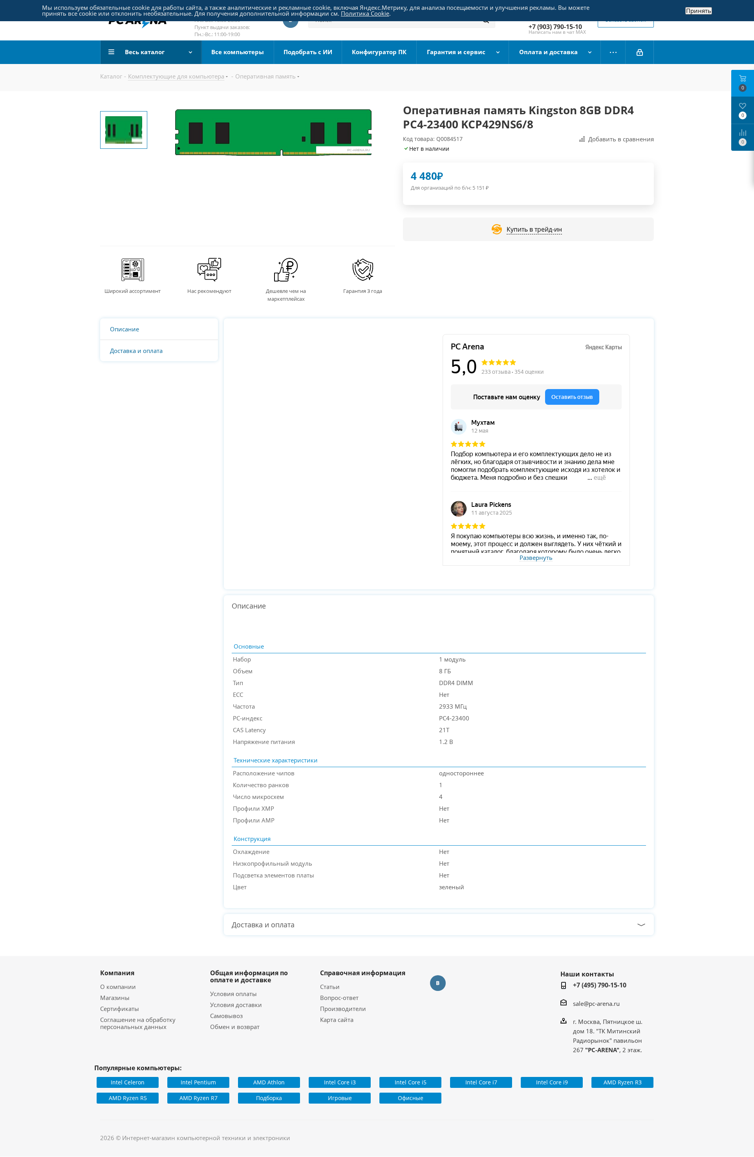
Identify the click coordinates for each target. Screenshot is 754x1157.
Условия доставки (236, 1005)
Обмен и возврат (235, 1027)
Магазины (115, 998)
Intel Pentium (198, 1082)
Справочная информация (362, 973)
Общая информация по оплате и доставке (249, 976)
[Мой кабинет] (639, 52)
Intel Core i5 (410, 1082)
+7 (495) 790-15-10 (599, 985)
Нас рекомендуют (209, 290)
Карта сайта (336, 1020)
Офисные (410, 1098)
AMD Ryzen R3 (623, 1082)
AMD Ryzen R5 (128, 1098)
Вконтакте (438, 983)
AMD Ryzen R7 (198, 1098)
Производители (343, 1009)
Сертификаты (119, 1009)
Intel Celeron (128, 1082)
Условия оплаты (233, 994)
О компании (118, 987)
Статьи (330, 987)
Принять (698, 11)
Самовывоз (226, 1016)
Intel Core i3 (340, 1082)
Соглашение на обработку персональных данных (138, 1023)
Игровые (340, 1098)
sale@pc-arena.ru (596, 1003)
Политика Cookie (365, 13)
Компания (117, 973)
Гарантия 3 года (362, 290)
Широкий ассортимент (132, 290)
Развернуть (536, 557)
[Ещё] (613, 52)
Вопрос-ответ (339, 998)
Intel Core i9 (552, 1082)
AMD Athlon (269, 1082)
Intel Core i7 (481, 1082)
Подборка (269, 1098)
